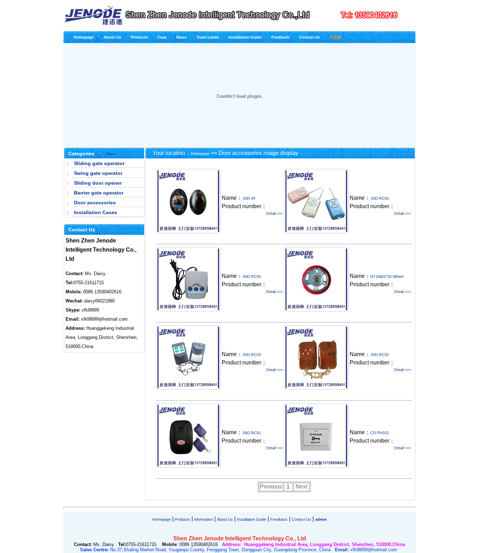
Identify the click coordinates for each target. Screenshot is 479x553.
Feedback (280, 37)
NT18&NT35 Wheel (386, 276)
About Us (112, 37)
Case (162, 37)
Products (139, 37)
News (181, 37)
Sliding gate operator (99, 163)
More (111, 154)
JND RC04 (251, 355)
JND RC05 (251, 276)
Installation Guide (245, 37)
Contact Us (309, 37)
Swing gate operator (98, 173)
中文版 (335, 37)
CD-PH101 (379, 433)
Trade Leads (207, 37)
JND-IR (248, 198)
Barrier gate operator (98, 193)
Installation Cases (95, 212)
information (203, 519)
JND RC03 (379, 198)
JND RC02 (379, 355)
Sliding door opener (98, 183)
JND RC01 (251, 433)
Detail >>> (274, 213)
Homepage (84, 37)
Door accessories (95, 202)
